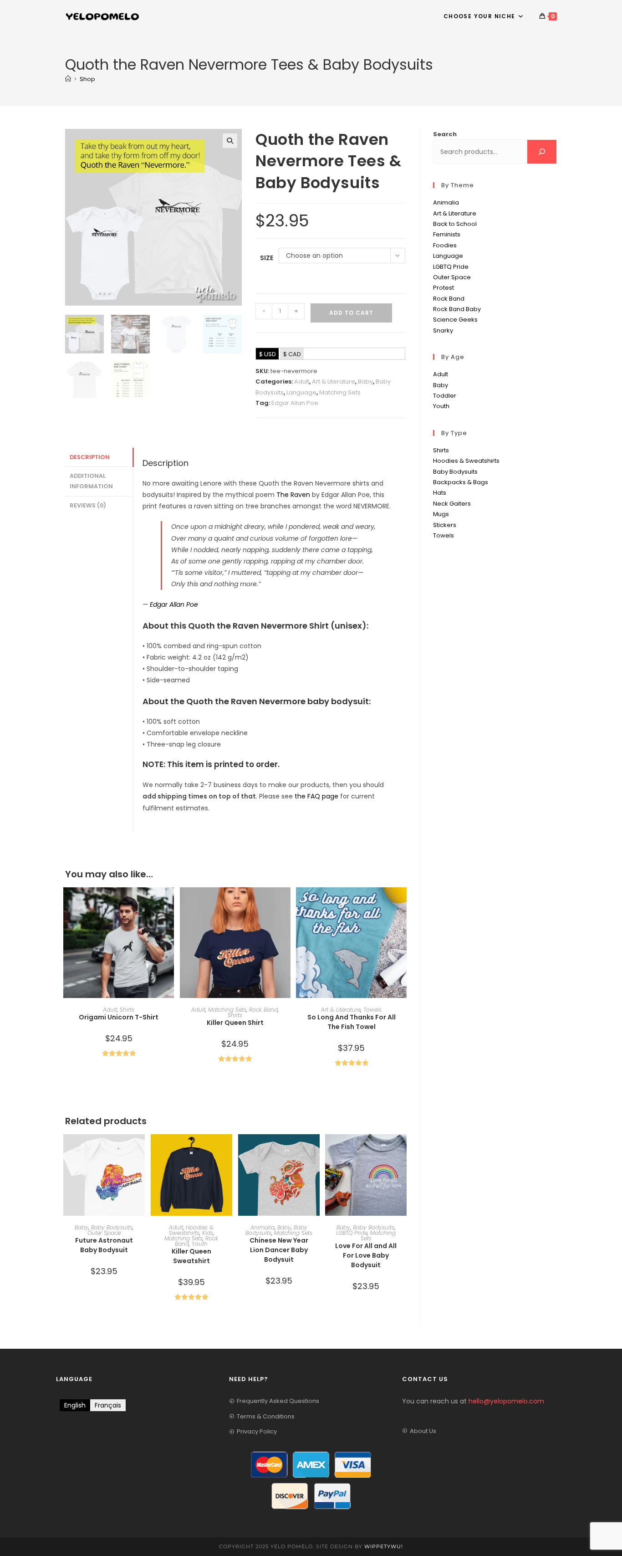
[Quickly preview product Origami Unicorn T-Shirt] (169, 903)
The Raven (293, 494)
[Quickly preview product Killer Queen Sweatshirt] (228, 1150)
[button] (230, 140)
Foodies (445, 245)
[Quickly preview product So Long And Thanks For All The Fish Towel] (402, 903)
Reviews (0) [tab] (88, 505)
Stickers (444, 525)
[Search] (542, 151)
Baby (365, 381)
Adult (301, 381)
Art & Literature (333, 381)
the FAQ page (316, 796)
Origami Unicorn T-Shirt (118, 1017)
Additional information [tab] (91, 481)
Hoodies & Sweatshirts (191, 1230)
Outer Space (104, 1233)
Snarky (443, 330)
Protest (443, 287)
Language (301, 392)
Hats (439, 492)
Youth (200, 1244)
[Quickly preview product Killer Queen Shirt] (286, 903)
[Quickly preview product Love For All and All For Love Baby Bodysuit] (402, 1150)
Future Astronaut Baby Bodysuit (104, 1245)
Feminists (446, 234)
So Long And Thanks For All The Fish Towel (351, 1022)
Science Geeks (455, 319)
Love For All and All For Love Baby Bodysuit (366, 1255)
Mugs (441, 514)
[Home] (68, 79)
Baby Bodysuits (112, 1227)
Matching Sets (340, 392)
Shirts (127, 1009)
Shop (87, 79)
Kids (207, 1233)
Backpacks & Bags (460, 482)
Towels (372, 1009)
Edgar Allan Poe (294, 403)
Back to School (455, 224)
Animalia (262, 1227)
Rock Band (263, 1009)
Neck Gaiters (452, 503)
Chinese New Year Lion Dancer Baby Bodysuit (279, 1250)
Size (266, 257)
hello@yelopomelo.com (506, 1401)
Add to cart (351, 313)
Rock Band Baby (457, 309)
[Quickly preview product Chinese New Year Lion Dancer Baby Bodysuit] (315, 1150)
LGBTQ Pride (351, 1233)
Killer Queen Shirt (235, 1022)
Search (445, 134)
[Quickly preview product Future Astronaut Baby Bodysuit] (140, 1150)
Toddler (444, 395)
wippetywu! (383, 1546)
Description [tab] (90, 457)
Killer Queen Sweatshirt (191, 1256)
